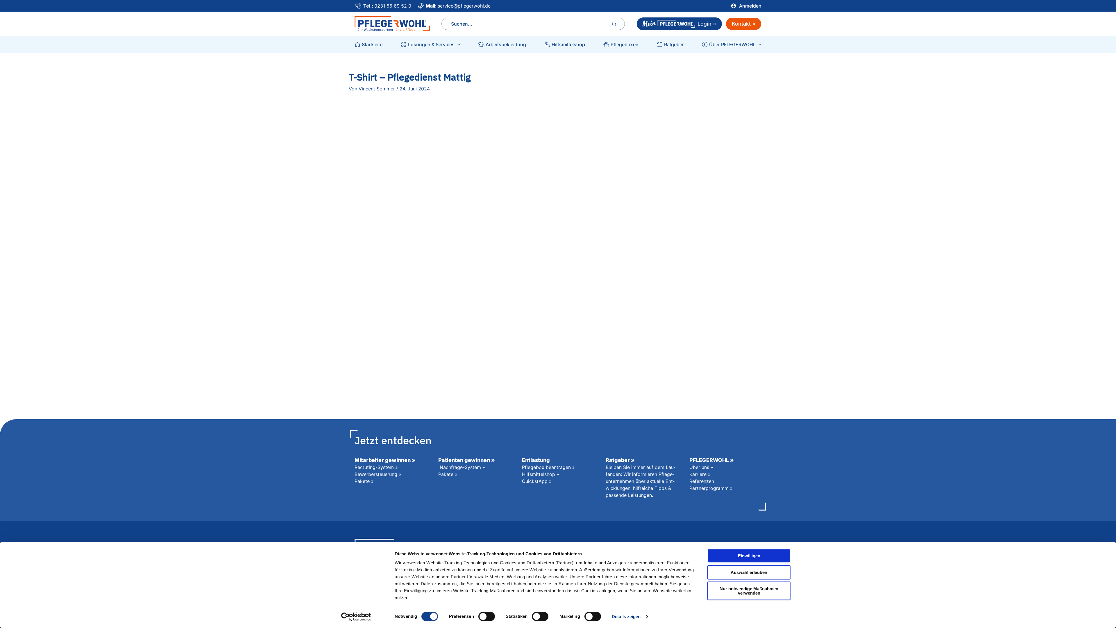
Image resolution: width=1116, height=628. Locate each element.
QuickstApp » (537, 481)
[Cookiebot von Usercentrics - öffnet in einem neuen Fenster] (356, 616)
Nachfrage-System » (462, 467)
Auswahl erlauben (749, 572)
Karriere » (700, 474)
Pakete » (364, 481)
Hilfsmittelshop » (540, 474)
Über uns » (701, 467)
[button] (457, 44)
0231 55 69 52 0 (392, 5)
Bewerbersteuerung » (378, 474)
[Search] (614, 24)
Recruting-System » (376, 467)
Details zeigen (626, 616)
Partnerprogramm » (711, 488)
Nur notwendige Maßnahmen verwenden (749, 590)
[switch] (486, 616)
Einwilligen (749, 555)
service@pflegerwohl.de (464, 5)
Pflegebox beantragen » (548, 467)
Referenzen (701, 481)
